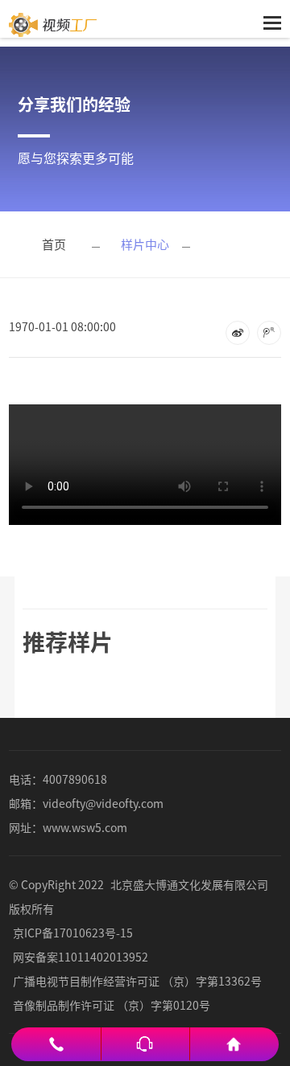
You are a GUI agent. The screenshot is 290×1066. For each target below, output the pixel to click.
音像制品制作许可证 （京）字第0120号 (111, 1005)
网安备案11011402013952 (80, 957)
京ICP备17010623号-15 (73, 933)
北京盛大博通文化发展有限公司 (189, 884)
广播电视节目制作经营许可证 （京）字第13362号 (137, 981)
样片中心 (145, 244)
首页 (54, 244)
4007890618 (75, 779)
